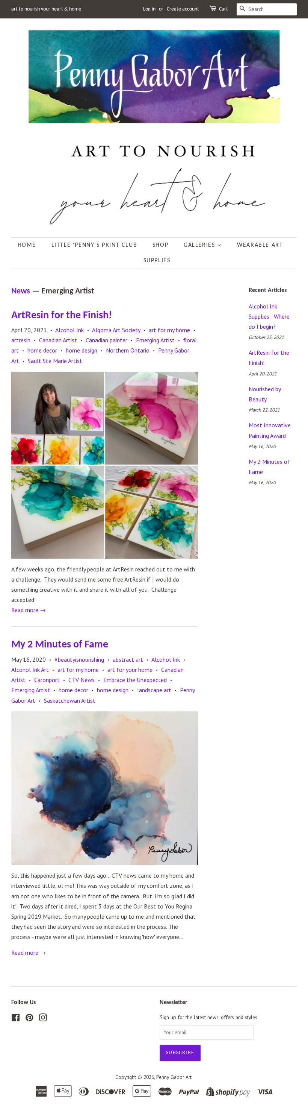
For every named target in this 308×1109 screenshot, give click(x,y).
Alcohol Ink (69, 330)
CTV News (81, 680)
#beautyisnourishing (79, 659)
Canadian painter (106, 340)
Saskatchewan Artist (69, 700)
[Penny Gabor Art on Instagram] (43, 1019)
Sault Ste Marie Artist (55, 361)
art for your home (129, 669)
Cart (223, 9)
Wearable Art (260, 245)
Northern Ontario (127, 350)
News (20, 291)
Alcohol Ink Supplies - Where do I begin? (269, 316)
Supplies (157, 261)
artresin (20, 340)
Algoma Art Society (116, 330)
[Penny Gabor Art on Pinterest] (29, 1019)
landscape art (154, 690)
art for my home (169, 330)
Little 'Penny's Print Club (94, 245)
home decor (42, 350)
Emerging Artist (155, 340)
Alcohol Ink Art (30, 669)
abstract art (128, 659)
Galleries (200, 245)
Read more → (28, 610)
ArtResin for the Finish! (61, 315)
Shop (160, 245)
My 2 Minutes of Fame (59, 645)
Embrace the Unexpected (135, 680)
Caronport (47, 680)
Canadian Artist (58, 340)
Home (27, 245)
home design (81, 350)
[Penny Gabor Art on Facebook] (15, 1019)
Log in (149, 9)
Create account (183, 9)
